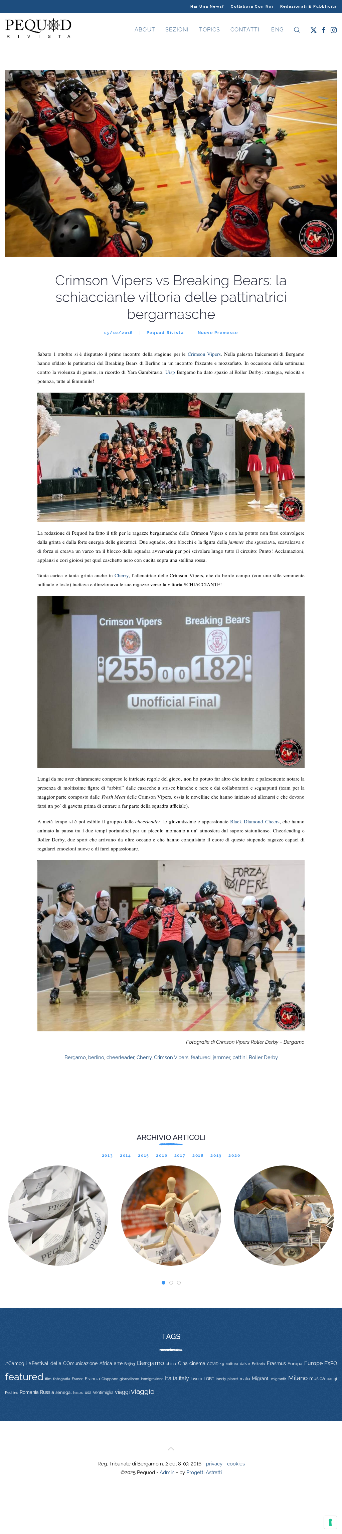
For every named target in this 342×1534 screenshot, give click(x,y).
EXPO (330, 1363)
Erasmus (276, 1363)
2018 (198, 1155)
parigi (332, 1378)
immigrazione (152, 1378)
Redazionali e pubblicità (308, 6)
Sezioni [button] (177, 29)
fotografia (61, 1379)
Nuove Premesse (218, 332)
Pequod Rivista (165, 332)
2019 (216, 1155)
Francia (92, 1378)
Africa (106, 1363)
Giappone (110, 1379)
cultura (232, 1364)
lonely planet (227, 1379)
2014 (125, 1155)
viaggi (122, 1392)
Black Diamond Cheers (254, 821)
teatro (78, 1393)
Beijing (129, 1364)
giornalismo (129, 1379)
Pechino (11, 1393)
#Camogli (16, 1363)
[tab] (163, 1283)
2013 (107, 1155)
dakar (245, 1363)
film (48, 1379)
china (171, 1363)
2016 (161, 1155)
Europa (295, 1363)
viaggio (143, 1391)
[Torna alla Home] (38, 29)
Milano (298, 1378)
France (77, 1379)
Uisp (171, 372)
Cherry (122, 575)
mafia (245, 1378)
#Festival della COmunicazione (63, 1363)
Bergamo (75, 1057)
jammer (221, 1057)
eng (277, 29)
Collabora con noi (252, 6)
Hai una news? (207, 6)
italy (184, 1378)
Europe (313, 1363)
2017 (180, 1155)
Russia (47, 1392)
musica (317, 1378)
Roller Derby (263, 1057)
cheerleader (120, 1057)
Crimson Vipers (204, 353)
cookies (236, 1464)
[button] (297, 29)
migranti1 (279, 1378)
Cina (183, 1363)
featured (200, 1057)
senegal (63, 1392)
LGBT (209, 1378)
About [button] (145, 29)
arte (118, 1363)
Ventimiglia (103, 1392)
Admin (167, 1472)
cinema (197, 1363)
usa (88, 1392)
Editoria (258, 1363)
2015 (143, 1155)
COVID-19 (215, 1363)
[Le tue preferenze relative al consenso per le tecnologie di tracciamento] (330, 1522)
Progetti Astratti (204, 1472)
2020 (234, 1155)
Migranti (261, 1378)
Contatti (245, 29)
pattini (239, 1057)
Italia (171, 1378)
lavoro (196, 1378)
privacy (214, 1464)
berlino (96, 1057)
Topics (209, 29)
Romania (29, 1392)
